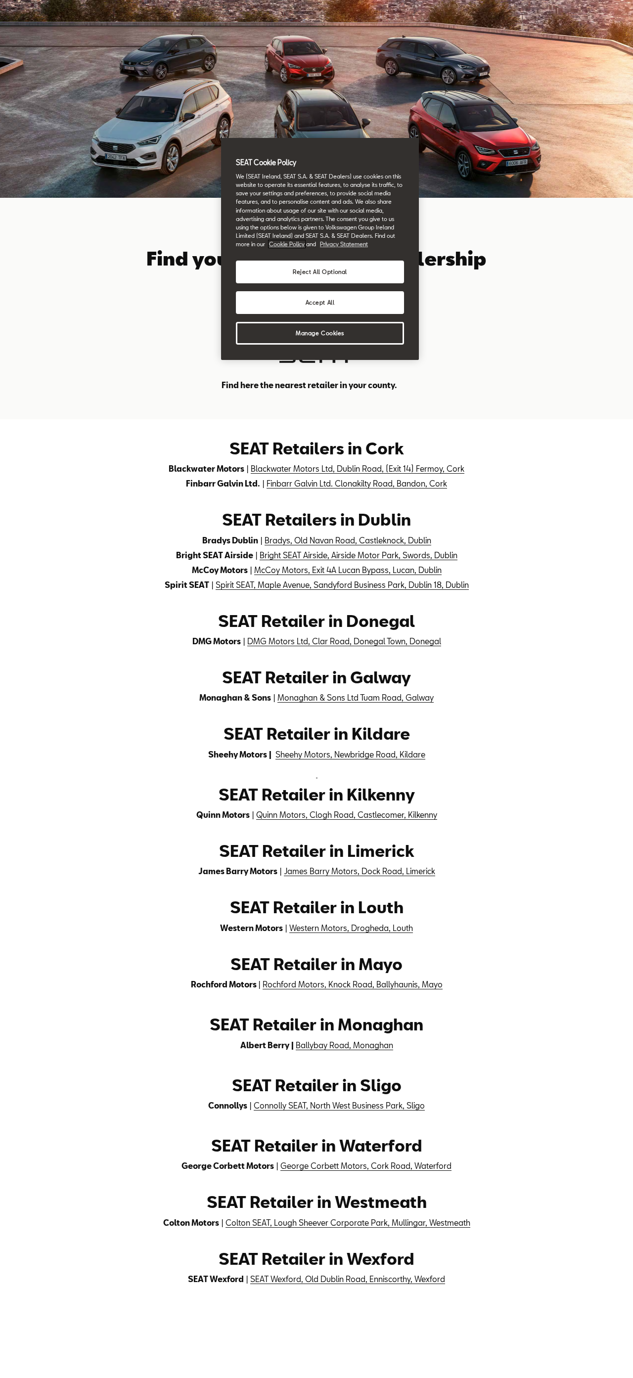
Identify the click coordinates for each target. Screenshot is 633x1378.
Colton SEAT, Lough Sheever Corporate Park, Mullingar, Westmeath (348, 1222)
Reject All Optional (320, 271)
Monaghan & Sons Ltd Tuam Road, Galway (355, 697)
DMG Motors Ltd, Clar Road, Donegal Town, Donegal (344, 641)
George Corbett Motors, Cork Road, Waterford (366, 1165)
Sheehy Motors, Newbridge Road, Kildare (350, 754)
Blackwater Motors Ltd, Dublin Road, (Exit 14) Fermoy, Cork (357, 468)
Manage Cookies (320, 333)
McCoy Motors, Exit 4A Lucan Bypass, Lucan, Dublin (348, 570)
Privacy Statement (344, 244)
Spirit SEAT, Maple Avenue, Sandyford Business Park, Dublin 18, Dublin (342, 584)
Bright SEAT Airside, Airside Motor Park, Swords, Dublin (358, 555)
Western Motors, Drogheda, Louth (351, 928)
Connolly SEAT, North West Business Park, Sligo (339, 1105)
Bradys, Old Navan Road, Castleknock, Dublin (348, 540)
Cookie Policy (287, 244)
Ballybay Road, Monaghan (344, 1045)
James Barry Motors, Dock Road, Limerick (359, 871)
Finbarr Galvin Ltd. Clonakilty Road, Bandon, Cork (357, 483)
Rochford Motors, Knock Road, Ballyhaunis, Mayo (353, 984)
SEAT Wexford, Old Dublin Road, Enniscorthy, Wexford (347, 1279)
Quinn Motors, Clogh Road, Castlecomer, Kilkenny (346, 814)
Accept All (320, 302)
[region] (320, 249)
